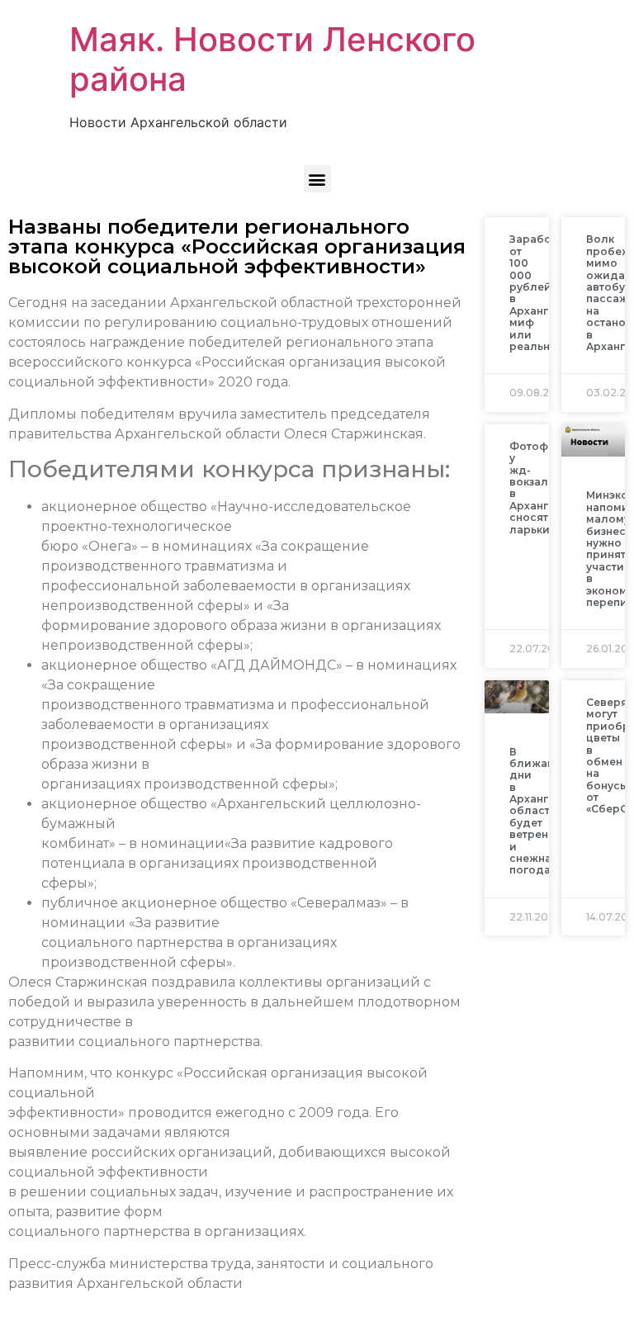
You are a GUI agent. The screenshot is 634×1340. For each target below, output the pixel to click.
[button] (317, 178)
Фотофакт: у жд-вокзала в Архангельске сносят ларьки (548, 488)
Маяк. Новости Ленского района (272, 59)
